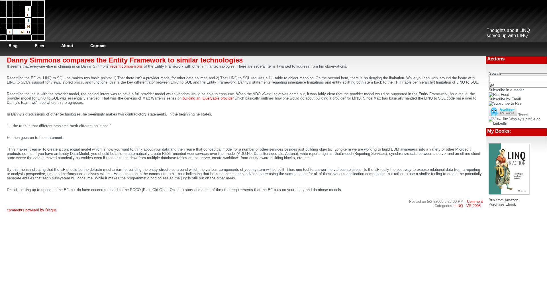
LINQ (458, 206)
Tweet (523, 115)
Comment (475, 201)
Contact (98, 45)
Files (39, 45)
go (492, 84)
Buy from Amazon (503, 200)
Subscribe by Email (505, 99)
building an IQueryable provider (209, 98)
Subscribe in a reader (506, 90)
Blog (13, 45)
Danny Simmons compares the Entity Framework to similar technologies (125, 60)
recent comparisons (126, 66)
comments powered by (32, 210)
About (67, 45)
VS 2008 (473, 206)
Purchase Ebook (502, 204)
